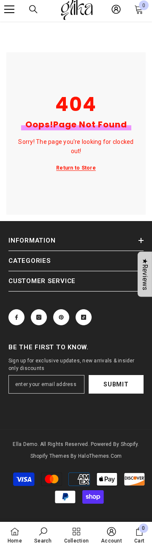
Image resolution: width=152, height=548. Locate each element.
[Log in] (116, 9)
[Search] (33, 9)
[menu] (9, 9)
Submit (115, 384)
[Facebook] (16, 317)
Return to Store (76, 168)
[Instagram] (39, 317)
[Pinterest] (61, 317)
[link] (42, 535)
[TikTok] (84, 317)
